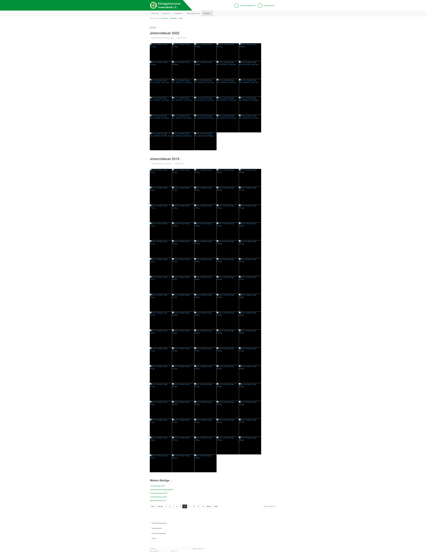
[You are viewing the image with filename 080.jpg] (250, 445)
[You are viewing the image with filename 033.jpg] (205, 285)
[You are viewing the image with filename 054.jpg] (228, 356)
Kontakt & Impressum (159, 523)
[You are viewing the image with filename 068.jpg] (205, 410)
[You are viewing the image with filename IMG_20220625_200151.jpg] (228, 123)
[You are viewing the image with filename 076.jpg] (161, 445)
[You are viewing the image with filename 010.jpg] (250, 195)
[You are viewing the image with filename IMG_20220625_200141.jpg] (205, 123)
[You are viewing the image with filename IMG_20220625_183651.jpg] (250, 88)
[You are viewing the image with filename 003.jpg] (205, 178)
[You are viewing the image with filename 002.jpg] (183, 178)
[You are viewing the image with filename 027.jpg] (183, 267)
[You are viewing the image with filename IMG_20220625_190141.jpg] (183, 106)
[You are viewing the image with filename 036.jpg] (161, 303)
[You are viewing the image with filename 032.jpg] (183, 285)
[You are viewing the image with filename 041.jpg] (161, 320)
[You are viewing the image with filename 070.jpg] (250, 410)
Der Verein (166, 13)
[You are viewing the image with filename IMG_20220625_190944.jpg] (250, 106)
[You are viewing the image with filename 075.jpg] (250, 428)
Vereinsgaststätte (193, 13)
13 (198, 506)
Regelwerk (178, 13)
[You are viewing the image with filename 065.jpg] (250, 392)
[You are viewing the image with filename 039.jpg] (228, 303)
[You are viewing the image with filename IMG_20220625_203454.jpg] (205, 141)
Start (153, 506)
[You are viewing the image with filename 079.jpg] (228, 445)
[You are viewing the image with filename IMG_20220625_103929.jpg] (228, 70)
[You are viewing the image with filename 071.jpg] (161, 428)
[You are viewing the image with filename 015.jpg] (250, 213)
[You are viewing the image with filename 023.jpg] (205, 249)
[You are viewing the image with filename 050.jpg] (250, 338)
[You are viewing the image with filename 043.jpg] (205, 320)
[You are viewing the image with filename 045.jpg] (250, 320)
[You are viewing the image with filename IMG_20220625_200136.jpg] (161, 123)
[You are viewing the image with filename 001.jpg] (161, 178)
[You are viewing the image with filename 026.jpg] (161, 267)
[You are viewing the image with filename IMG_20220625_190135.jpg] (161, 106)
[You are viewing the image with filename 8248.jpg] (183, 70)
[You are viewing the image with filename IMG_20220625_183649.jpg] (228, 88)
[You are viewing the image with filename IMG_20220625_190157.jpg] (205, 106)
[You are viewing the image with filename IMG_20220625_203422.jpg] (183, 141)
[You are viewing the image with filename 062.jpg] (183, 392)
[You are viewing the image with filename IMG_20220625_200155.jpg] (250, 123)
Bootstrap (153, 548)
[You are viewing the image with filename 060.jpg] (250, 374)
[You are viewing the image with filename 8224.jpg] (205, 52)
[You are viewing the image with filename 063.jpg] (205, 392)
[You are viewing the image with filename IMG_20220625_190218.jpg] (228, 106)
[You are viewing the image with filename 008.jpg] (205, 195)
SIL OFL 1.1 (174, 551)
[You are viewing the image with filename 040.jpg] (250, 303)
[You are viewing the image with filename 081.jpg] (161, 463)
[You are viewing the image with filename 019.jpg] (228, 231)
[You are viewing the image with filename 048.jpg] (205, 338)
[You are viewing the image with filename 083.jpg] (205, 463)
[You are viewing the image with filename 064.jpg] (228, 392)
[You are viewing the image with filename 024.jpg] (228, 249)
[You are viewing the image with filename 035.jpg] (250, 285)
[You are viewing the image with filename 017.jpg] (183, 231)
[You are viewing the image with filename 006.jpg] (161, 195)
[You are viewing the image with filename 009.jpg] (228, 195)
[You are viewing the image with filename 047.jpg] (183, 338)
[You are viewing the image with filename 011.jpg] (161, 213)
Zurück (160, 506)
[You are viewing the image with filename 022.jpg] (183, 249)
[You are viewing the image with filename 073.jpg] (205, 428)
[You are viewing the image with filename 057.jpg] (183, 374)
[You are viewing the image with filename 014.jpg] (228, 213)
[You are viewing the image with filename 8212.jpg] (161, 52)
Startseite (155, 13)
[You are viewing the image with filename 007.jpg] (183, 195)
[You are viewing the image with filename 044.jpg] (228, 320)
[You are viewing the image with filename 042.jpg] (183, 320)
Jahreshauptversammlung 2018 (161, 489)
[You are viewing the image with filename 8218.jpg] (183, 52)
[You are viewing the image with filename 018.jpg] (205, 231)
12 (194, 506)
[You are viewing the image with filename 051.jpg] (161, 356)
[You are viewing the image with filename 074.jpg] (228, 428)
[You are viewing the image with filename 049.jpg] (228, 338)
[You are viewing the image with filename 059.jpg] (228, 374)
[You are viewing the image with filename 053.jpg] (205, 356)
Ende (216, 506)
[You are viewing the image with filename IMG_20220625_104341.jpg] (250, 70)
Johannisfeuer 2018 (157, 486)
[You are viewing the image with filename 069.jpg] (228, 410)
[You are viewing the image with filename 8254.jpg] (205, 70)
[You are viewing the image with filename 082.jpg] (183, 463)
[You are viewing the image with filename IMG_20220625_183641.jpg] (205, 88)
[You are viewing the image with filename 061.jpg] (161, 392)
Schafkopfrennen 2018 (158, 497)
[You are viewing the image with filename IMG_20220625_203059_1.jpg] (161, 141)
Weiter (209, 506)
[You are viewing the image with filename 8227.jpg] (228, 52)
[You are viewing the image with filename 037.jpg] (183, 303)
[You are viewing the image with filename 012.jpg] (183, 213)
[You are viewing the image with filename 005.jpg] (250, 178)
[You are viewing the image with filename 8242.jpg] (250, 52)
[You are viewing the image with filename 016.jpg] (161, 231)
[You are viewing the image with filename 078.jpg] (205, 445)
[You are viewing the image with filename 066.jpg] (161, 410)
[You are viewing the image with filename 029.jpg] (228, 267)
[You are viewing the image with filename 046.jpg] (161, 338)
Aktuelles (206, 13)
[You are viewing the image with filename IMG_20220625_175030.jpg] (183, 88)
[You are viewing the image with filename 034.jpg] (228, 285)
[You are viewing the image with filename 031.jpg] (161, 285)
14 (203, 506)
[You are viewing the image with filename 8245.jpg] (161, 70)
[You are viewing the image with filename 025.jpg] (250, 249)
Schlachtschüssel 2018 (158, 493)
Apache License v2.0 (199, 548)
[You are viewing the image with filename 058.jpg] (205, 374)
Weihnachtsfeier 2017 (158, 500)
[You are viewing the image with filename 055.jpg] (250, 356)
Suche (154, 538)
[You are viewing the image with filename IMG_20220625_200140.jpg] (183, 123)
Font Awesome (154, 551)
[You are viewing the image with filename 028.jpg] (205, 267)
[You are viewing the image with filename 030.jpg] (250, 267)
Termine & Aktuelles (159, 533)
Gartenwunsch (157, 528)
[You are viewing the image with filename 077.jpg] (183, 445)
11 (189, 506)
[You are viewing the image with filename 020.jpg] (250, 231)
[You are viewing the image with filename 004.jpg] (228, 178)
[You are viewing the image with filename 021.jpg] (161, 249)
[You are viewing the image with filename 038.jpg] (205, 303)
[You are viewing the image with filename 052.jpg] (183, 356)
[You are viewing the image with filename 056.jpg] (161, 374)
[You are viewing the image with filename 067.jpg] (183, 410)
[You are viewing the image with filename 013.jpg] (205, 213)
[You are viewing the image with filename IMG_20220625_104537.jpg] (161, 88)
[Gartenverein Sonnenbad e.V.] (165, 5)
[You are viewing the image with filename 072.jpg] (183, 428)
